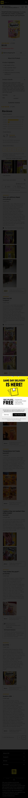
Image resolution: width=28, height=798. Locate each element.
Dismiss (6, 414)
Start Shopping (19, 414)
